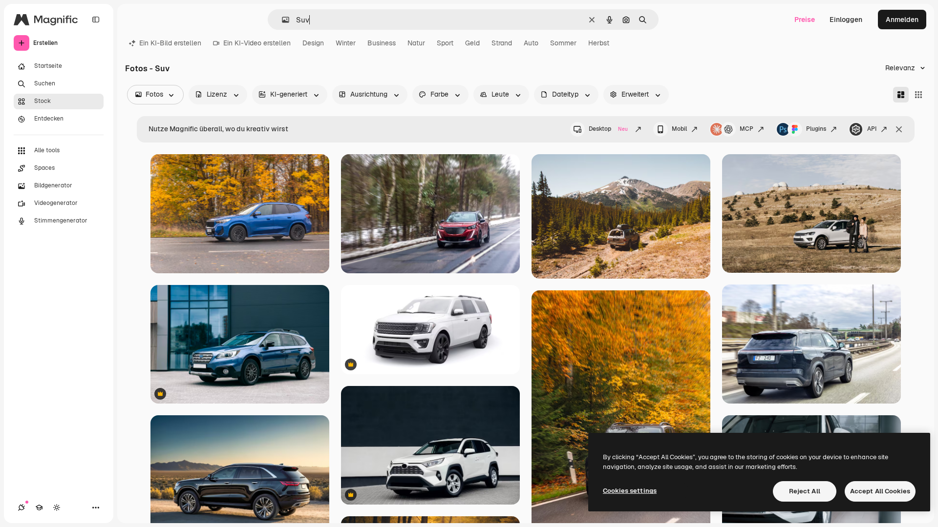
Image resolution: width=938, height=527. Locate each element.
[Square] (918, 94)
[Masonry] (901, 94)
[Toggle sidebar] (96, 19)
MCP (746, 129)
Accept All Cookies (880, 491)
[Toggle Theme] (56, 507)
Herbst (598, 43)
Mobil (679, 129)
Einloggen (846, 19)
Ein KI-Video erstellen (257, 43)
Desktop (608, 129)
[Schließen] (899, 129)
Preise (804, 19)
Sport (445, 43)
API (871, 129)
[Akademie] (39, 507)
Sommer (563, 43)
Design (313, 43)
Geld (472, 43)
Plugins (816, 129)
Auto (531, 43)
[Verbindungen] (21, 507)
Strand (501, 43)
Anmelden (902, 19)
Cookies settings (630, 490)
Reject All (804, 491)
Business (381, 43)
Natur (416, 43)
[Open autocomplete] (281, 19)
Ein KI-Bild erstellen (170, 43)
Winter (346, 43)
